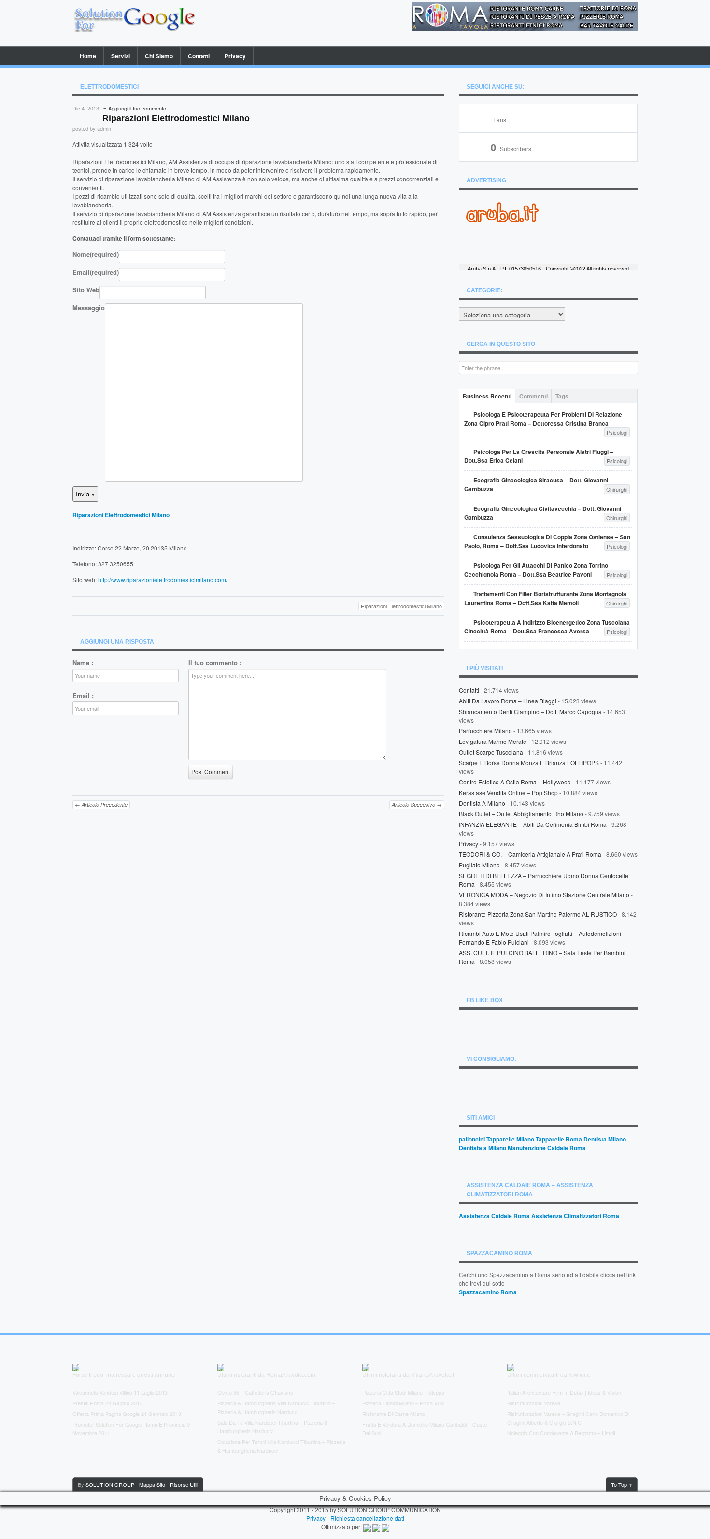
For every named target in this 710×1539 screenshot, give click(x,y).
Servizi (120, 56)
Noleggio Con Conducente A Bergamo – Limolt (561, 1433)
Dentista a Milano (482, 803)
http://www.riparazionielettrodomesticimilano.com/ (162, 580)
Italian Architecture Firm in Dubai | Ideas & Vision (564, 1392)
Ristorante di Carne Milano (393, 1413)
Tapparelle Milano (510, 1139)
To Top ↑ (621, 1484)
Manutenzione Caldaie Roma (547, 1147)
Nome (95, 254)
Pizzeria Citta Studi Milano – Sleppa (403, 1392)
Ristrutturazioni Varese (533, 1403)
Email (95, 272)
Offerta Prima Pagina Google (106, 1413)
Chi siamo (159, 56)
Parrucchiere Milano (485, 731)
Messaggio (88, 307)
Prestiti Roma (88, 1403)
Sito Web (85, 290)
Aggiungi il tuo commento (137, 108)
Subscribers (511, 148)
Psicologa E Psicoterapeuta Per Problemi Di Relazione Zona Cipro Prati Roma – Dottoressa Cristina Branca (543, 418)
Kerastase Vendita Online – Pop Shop (508, 792)
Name (82, 663)
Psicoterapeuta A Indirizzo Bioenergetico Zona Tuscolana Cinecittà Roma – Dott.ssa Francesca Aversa (547, 626)
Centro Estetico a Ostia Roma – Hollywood (515, 782)
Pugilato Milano (479, 865)
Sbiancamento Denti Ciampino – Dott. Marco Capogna (530, 711)
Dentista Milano (604, 1139)
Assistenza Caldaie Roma (494, 1215)
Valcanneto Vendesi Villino (102, 1392)
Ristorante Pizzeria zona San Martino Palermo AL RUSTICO (538, 914)
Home (88, 56)
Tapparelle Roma (559, 1139)
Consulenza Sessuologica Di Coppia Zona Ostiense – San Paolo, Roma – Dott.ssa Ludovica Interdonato (547, 541)
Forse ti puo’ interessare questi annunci (124, 1375)
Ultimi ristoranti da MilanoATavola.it (408, 1375)
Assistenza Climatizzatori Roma (575, 1215)
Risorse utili (184, 1484)
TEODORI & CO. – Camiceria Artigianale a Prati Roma (530, 854)
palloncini (472, 1139)
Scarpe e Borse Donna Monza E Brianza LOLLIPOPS (529, 762)
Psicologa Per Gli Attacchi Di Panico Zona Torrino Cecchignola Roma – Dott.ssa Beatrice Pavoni (536, 569)
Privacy (235, 56)
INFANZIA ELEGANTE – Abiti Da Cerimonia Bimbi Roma (533, 824)
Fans (499, 119)
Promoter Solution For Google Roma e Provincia (128, 1424)
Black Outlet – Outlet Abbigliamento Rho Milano (521, 814)
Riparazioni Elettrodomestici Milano (121, 514)
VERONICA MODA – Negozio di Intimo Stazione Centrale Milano (544, 895)
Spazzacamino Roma (488, 1292)
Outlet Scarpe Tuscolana (491, 752)
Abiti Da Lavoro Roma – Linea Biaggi (507, 701)
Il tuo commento (214, 663)
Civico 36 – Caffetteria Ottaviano (255, 1392)
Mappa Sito (152, 1484)
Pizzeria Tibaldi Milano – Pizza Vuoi (403, 1403)
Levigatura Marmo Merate (492, 741)
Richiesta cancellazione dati (367, 1518)
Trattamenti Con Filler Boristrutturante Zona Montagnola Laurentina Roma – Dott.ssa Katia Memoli (545, 598)
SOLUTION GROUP (109, 1484)
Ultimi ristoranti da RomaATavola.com (266, 1375)
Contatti (199, 56)
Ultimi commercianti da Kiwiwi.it (548, 1375)
